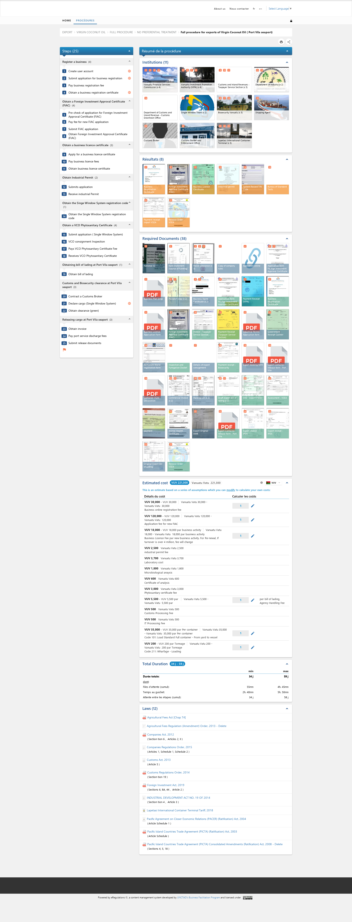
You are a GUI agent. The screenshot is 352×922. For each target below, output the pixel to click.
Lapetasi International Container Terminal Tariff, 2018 (180, 810)
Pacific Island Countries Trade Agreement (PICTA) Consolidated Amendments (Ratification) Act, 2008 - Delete (215, 844)
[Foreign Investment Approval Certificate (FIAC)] (178, 179)
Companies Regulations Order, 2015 (169, 747)
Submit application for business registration (95, 78)
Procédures (85, 20)
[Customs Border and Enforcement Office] (197, 135)
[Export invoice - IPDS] (253, 423)
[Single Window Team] (197, 107)
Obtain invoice (77, 329)
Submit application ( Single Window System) (95, 234)
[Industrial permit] (228, 179)
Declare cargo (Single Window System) (92, 303)
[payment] (153, 423)
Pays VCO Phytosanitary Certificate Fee (92, 248)
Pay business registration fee (86, 85)
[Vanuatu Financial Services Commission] (160, 79)
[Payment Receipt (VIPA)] (253, 291)
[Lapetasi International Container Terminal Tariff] (144, 810)
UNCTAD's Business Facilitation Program (198, 897)
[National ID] (153, 258)
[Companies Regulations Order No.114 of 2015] (144, 747)
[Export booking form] (253, 357)
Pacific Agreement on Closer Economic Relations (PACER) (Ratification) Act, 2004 (196, 819)
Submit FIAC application (83, 129)
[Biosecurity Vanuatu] (234, 107)
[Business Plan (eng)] (153, 291)
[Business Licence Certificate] (203, 179)
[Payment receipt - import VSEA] (153, 212)
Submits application (80, 187)
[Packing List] (203, 390)
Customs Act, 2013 (159, 760)
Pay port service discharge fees (87, 336)
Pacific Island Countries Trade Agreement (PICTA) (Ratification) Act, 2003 (192, 831)
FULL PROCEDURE (121, 32)
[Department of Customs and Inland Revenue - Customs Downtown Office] (160, 107)
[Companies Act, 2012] (144, 734)
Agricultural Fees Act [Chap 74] (166, 717)
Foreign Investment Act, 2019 (165, 785)
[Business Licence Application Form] (153, 324)
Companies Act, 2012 (160, 734)
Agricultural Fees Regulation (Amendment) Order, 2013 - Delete (186, 726)
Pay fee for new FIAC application (88, 122)
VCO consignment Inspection (86, 241)
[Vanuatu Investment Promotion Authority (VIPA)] (197, 79)
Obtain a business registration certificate (93, 92)
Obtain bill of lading (80, 274)
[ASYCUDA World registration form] (153, 357)
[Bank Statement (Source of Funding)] (178, 258)
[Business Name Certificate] (203, 291)
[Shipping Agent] (271, 107)
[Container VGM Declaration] (153, 390)
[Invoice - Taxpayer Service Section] (203, 324)
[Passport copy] (178, 291)
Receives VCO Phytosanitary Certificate (92, 256)
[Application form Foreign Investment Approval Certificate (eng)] (277, 258)
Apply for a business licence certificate (91, 154)
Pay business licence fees (83, 161)
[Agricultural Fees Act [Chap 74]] (144, 717)
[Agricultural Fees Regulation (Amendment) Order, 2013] (144, 726)
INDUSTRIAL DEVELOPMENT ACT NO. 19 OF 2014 (178, 798)
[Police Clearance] (203, 258)
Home (66, 20)
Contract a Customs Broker (85, 296)
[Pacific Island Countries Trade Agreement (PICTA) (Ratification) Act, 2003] (144, 831)
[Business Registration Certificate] (153, 179)
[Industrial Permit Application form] (253, 324)
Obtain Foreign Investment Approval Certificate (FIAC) (97, 136)
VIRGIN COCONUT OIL (91, 32)
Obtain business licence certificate (89, 168)
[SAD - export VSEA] (253, 390)
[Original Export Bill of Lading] (153, 456)
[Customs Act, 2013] (144, 760)
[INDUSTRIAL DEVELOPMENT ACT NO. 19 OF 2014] (144, 798)
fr (254, 8)
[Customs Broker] (160, 135)
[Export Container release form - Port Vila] (277, 357)
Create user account (80, 71)
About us (220, 8)
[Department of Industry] (271, 79)
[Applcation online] (253, 258)
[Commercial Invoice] (178, 390)
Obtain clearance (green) (83, 310)
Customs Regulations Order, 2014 (168, 772)
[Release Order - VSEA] (178, 212)
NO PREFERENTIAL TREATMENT (156, 32)
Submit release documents (84, 343)
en (260, 8)
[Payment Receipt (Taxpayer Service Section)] (228, 324)
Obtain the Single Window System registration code (97, 216)
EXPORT (67, 32)
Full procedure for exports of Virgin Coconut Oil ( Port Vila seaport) (227, 32)
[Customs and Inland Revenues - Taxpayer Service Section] (234, 79)
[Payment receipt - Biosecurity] (228, 357)
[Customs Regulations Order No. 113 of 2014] (144, 772)
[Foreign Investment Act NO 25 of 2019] (144, 785)
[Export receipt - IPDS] (277, 423)
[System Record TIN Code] (253, 179)
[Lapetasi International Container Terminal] (234, 135)
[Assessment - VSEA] (277, 390)
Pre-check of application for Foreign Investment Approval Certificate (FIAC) (98, 114)
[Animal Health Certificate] (178, 423)
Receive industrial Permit (83, 194)
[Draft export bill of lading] (228, 390)
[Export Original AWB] (203, 423)
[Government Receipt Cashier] (277, 324)
